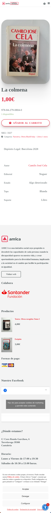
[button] (45, 507)
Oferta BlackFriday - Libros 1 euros (34, 137)
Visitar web (11, 274)
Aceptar (25, 489)
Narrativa (16, 137)
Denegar (25, 496)
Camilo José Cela (38, 165)
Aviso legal (40, 509)
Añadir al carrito (27, 123)
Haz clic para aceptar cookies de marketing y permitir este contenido (25, 404)
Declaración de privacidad (28, 509)
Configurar (25, 503)
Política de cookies (13, 509)
